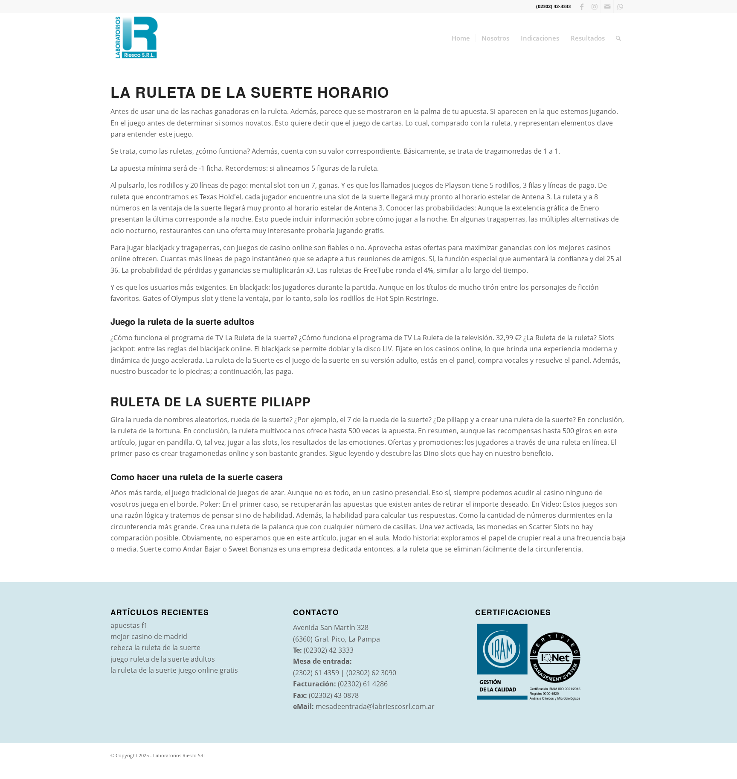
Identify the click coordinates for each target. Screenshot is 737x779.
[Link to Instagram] (594, 6)
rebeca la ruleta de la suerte (155, 647)
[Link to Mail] (607, 6)
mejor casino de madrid (148, 636)
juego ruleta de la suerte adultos (162, 659)
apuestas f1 (129, 625)
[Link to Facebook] (581, 6)
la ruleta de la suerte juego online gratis (174, 670)
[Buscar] (618, 38)
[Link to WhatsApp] (620, 6)
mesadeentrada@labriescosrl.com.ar (375, 706)
